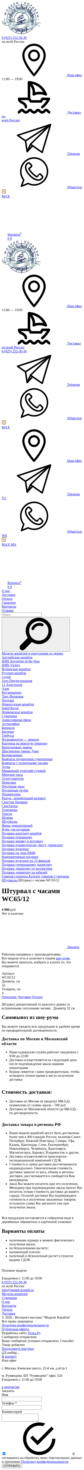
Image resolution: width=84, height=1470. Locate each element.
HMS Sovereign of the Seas (21, 661)
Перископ (9, 782)
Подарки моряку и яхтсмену (22, 841)
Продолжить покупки (18, 1349)
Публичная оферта (15, 1329)
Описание (9, 997)
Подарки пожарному (17, 837)
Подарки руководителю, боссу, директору (32, 845)
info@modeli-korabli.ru (18, 1290)
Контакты (9, 606)
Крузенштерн (12, 692)
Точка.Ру (34, 1333)
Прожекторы (11, 794)
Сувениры (9, 716)
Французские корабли (18, 704)
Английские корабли (17, 657)
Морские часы (12, 774)
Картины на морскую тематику (25, 743)
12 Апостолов (12, 685)
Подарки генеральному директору (27, 864)
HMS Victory (11, 665)
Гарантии (9, 602)
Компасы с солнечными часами (25, 763)
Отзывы (8, 610)
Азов (5, 688)
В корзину (9, 1356)
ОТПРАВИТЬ (11, 1466)
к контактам (10, 1387)
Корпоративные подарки (20, 857)
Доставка (8, 595)
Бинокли (8, 728)
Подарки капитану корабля (22, 833)
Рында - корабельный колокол (24, 798)
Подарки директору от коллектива (27, 868)
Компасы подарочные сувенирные (27, 759)
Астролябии (11, 724)
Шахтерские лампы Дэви (20, 751)
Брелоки (8, 731)
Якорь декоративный (17, 825)
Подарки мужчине (15, 849)
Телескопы (9, 810)
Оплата (7, 599)
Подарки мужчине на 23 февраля (26, 861)
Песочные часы (13, 786)
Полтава (8, 700)
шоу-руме (63, 958)
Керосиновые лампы (17, 747)
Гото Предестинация (17, 681)
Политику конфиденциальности (44, 1461)
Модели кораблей (15, 1294)
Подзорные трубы (15, 790)
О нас (6, 591)
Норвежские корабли (17, 712)
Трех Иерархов (12, 696)
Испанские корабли (16, 669)
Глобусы (8, 735)
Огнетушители (13, 778)
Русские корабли (14, 673)
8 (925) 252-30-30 (14, 38)
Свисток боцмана (15, 802)
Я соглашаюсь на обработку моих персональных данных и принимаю (42, 1457)
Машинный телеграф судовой (24, 771)
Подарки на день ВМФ (19, 853)
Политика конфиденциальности (25, 1325)
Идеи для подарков (16, 829)
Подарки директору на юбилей (24, 872)
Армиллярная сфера (16, 720)
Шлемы (7, 818)
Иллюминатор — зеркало (20, 739)
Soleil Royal (10, 708)
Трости (7, 814)
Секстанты (10, 806)
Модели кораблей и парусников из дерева (32, 653)
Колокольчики (12, 755)
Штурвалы (9, 821)
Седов (6, 677)
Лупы (6, 767)
